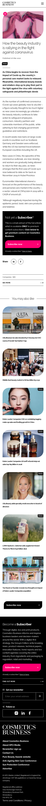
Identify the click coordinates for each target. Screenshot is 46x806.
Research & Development (36, 350)
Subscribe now (15, 244)
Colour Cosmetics (38, 558)
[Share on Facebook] (20, 261)
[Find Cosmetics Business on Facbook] (30, 714)
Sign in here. (27, 251)
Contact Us (8, 753)
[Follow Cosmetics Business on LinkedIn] (23, 714)
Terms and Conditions (13, 800)
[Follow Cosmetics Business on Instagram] (16, 714)
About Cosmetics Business (16, 741)
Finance (5, 63)
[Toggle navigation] (42, 4)
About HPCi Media (11, 745)
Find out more (9, 681)
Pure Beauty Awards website (17, 757)
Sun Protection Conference (16, 764)
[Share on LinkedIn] (13, 261)
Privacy (28, 800)
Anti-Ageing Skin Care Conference (20, 761)
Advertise (7, 768)
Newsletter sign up (12, 749)
